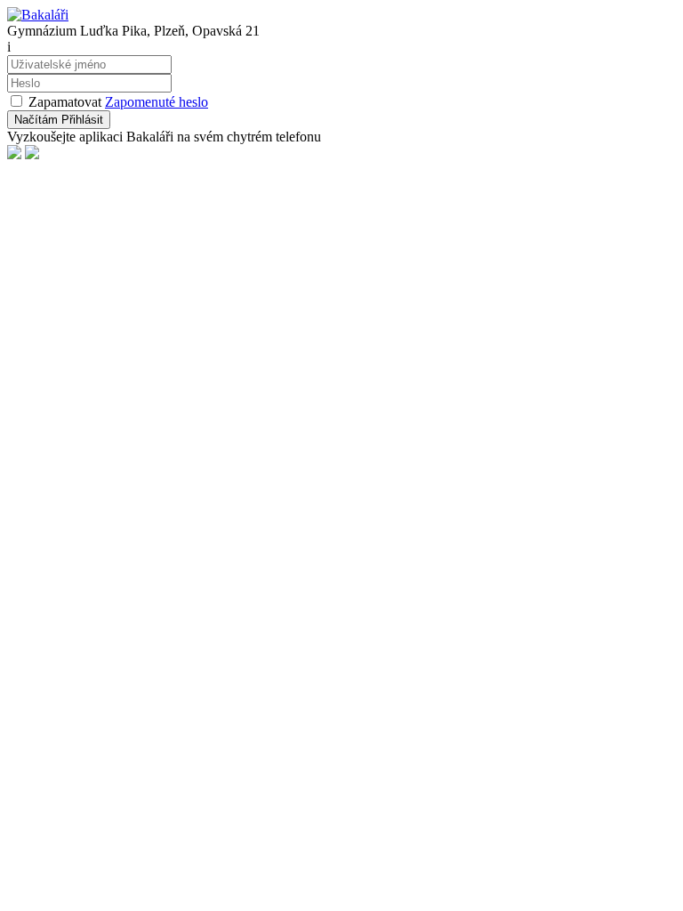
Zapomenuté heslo (156, 101)
